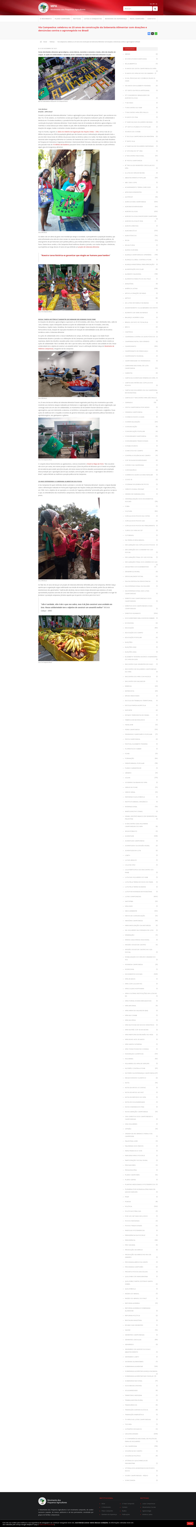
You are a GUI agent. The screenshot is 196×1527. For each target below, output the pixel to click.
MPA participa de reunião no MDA (139, 1034)
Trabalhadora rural (134, 1400)
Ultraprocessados (133, 1429)
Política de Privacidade (46, 1524)
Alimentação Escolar (134, 269)
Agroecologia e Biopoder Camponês (141, 216)
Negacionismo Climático (135, 1078)
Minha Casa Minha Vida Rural (137, 940)
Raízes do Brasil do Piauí (136, 1298)
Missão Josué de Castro (135, 945)
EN (151, 4)
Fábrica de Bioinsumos (135, 720)
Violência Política (133, 1456)
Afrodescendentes (133, 192)
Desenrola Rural (132, 571)
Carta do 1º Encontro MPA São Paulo (141, 398)
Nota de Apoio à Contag (135, 1087)
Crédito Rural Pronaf (134, 489)
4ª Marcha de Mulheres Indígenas (139, 146)
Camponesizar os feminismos (137, 361)
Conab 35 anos (131, 446)
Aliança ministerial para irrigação (140, 264)
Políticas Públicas (133, 1211)
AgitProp (129, 197)
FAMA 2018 (129, 724)
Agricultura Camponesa (135, 202)
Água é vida (130, 245)
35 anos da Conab (132, 131)
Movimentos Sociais (133, 974)
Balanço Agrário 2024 (134, 317)
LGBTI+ (127, 855)
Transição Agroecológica (136, 1410)
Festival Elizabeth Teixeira (136, 744)
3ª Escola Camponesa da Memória (139, 136)
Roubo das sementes (134, 1325)
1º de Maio (129, 103)
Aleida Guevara (131, 250)
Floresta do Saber (133, 749)
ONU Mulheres (131, 1124)
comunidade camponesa (135, 436)
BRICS (127, 327)
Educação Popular (133, 637)
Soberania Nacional (133, 1381)
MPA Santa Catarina (133, 1044)
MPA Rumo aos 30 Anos (135, 1039)
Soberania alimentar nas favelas (139, 1376)
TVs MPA (128, 1424)
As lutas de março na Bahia (137, 303)
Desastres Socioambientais (137, 567)
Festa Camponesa (132, 739)
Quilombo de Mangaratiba (136, 1276)
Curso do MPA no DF (134, 530)
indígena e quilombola (135, 797)
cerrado (129, 402)
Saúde (127, 1330)
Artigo (128, 298)
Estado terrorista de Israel (137, 715)
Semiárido (129, 1344)
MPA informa (130, 1005)
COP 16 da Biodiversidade (136, 460)
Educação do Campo (134, 632)
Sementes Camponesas (134, 1335)
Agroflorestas (131, 226)
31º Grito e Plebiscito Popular (138, 127)
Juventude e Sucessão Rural (137, 845)
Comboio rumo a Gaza (134, 417)
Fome (127, 753)
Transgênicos (131, 1405)
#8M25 (127, 54)
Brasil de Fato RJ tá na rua (136, 322)
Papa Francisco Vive (133, 1151)
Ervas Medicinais (132, 696)
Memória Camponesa (134, 920)
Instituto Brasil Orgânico (136, 802)
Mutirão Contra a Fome (135, 1068)
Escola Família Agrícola (135, 705)
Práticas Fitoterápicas (135, 1230)
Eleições (129, 642)
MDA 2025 (129, 906)
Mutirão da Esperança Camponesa (140, 1073)
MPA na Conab (131, 1015)
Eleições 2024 (130, 652)
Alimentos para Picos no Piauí (138, 279)
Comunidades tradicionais (136, 441)
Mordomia (129, 969)
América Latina (131, 288)
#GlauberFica (131, 63)
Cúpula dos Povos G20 (135, 521)
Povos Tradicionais (133, 1225)
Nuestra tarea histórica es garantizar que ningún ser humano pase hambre (76, 255)
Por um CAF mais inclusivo (136, 1216)
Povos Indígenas (132, 1221)
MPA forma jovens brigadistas (138, 1001)
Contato (152, 18)
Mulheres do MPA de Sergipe (137, 1063)
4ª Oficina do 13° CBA (134, 151)
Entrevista (129, 691)
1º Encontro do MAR (133, 107)
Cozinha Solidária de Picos (137, 484)
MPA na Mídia (130, 1020)
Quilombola (130, 1289)
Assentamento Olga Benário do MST (140, 308)
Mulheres (129, 1059)
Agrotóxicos (131, 235)
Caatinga (129, 332)
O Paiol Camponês (128, 1504)
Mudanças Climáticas (134, 1054)
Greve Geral (130, 792)
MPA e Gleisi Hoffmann (134, 988)
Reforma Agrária (132, 1303)
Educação (129, 628)
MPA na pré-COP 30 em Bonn (136, 1030)
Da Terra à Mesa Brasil (134, 540)
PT (154, 4)
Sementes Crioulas (133, 1339)
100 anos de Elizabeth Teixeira (138, 85)
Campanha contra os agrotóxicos (140, 336)
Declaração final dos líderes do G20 (141, 562)
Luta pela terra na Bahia (135, 887)
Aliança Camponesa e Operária (138, 255)
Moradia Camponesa (134, 964)
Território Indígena (133, 1395)
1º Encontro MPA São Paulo (136, 112)
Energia (128, 686)
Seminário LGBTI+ (132, 1357)
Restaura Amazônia (133, 1320)
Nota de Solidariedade (135, 1102)
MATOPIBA (129, 901)
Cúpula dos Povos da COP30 (137, 516)
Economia (129, 623)
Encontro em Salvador (135, 681)
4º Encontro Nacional (134, 156)
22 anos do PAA (131, 117)
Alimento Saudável (133, 274)
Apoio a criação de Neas (135, 293)
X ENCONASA (130, 1480)
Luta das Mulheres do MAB (136, 877)
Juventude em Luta (133, 850)
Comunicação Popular (135, 431)
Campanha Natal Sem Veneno (137, 341)
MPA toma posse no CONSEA (137, 1049)
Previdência (130, 1240)
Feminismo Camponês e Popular (138, 734)
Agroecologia (131, 211)
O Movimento (46, 18)
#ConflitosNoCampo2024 (136, 59)
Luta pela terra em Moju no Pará (139, 882)
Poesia (128, 1201)
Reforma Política (132, 1315)
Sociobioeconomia (133, 1385)
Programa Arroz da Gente (136, 1262)
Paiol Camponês (137, 18)
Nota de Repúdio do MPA (135, 1097)
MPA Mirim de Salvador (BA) (136, 1010)
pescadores (130, 1165)
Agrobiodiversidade (134, 206)
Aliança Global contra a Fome (138, 259)
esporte (128, 710)
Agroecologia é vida (134, 221)
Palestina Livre (131, 1141)
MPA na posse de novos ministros (139, 1025)
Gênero (128, 773)
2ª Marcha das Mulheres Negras (139, 122)
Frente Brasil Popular (134, 763)
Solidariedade (131, 1390)
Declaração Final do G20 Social (139, 557)
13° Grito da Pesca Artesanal (137, 90)
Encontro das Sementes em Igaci (139, 664)
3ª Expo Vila (130, 141)
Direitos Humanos (133, 613)
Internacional (131, 806)
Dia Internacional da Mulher (137, 586)
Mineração (129, 935)
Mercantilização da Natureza (138, 925)
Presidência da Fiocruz (135, 1235)
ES (156, 4)
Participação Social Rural (136, 1160)
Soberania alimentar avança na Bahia (141, 1371)
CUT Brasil (129, 535)
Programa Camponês (134, 1267)
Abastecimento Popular (135, 177)
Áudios (124, 1511)
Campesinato (130, 346)
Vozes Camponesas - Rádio (136, 1475)
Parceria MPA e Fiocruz (135, 1155)
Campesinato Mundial (134, 356)
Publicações (126, 1514)
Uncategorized (131, 1434)
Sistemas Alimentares (134, 1361)
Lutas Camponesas (133, 896)
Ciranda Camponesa (133, 412)
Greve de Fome (131, 787)
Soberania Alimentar (134, 1366)
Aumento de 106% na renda (136, 312)
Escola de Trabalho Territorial (139, 700)
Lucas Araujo (131, 860)
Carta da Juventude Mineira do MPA (140, 378)
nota (127, 1083)
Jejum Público (131, 831)
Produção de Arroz (134, 1250)
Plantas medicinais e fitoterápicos (140, 1184)
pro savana (130, 1245)
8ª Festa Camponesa (133, 160)
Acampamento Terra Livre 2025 (138, 187)
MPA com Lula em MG (133, 983)
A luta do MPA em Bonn (135, 173)
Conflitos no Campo (134, 450)
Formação (129, 758)
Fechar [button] (190, 1523)
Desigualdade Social (134, 576)
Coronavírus (131, 470)
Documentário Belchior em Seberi (140, 618)
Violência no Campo (133, 1451)
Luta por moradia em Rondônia (138, 891)
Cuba (127, 506)
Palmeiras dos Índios (134, 1146)
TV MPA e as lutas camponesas (138, 1419)
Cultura (128, 511)
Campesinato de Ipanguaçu (136, 351)
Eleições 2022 (130, 647)
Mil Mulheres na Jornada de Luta (139, 930)
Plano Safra (130, 1179)
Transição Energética (134, 1414)
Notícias (77, 18)
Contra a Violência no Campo (138, 455)
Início (103, 1504)
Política (128, 1206)
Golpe (127, 777)
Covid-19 (128, 479)
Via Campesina (131, 1446)
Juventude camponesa (134, 841)
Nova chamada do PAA (134, 1107)
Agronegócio (131, 230)
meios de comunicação (135, 916)
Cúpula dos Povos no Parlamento (140, 525)
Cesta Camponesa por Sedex (137, 407)
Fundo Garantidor (133, 768)
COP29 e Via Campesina (134, 465)
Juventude (129, 836)
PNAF (127, 1197)
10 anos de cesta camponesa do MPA (140, 68)
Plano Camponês (62, 18)
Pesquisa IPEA (131, 1170)
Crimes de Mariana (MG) (135, 494)
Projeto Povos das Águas (136, 1271)
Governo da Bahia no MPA (136, 782)
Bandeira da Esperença (109, 1514)
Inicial (45, 42)
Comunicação (131, 426)
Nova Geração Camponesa (136, 1111)
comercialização (132, 422)
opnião (128, 1129)
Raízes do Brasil (132, 1293)
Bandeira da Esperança (116, 18)
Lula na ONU (130, 865)
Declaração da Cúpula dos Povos (140, 545)
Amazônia (129, 284)
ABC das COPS (131, 182)
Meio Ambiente (131, 911)
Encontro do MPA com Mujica (138, 676)
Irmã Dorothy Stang (134, 811)
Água (127, 240)
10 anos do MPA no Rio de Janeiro (139, 73)
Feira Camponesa (132, 729)
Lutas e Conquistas (93, 18)
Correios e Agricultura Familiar (139, 475)
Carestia (128, 373)
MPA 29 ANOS (130, 979)
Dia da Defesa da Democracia (137, 581)
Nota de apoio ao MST (134, 1092)
